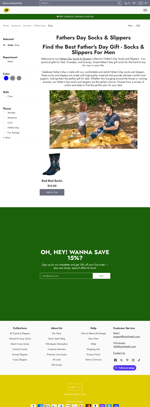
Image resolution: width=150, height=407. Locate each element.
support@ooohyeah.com (126, 336)
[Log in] (140, 3)
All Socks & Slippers (20, 333)
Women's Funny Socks (20, 338)
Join (101, 275)
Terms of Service (93, 359)
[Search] (118, 3)
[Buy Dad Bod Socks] (52, 164)
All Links (57, 359)
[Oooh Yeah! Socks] (6, 10)
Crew (10, 96)
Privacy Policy (93, 354)
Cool (10, 122)
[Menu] (145, 10)
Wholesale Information (57, 344)
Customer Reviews (56, 349)
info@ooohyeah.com (124, 346)
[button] (10, 57)
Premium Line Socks (57, 354)
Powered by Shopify (75, 401)
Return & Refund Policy (12, 3)
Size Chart (93, 338)
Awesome (12, 117)
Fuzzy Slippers (20, 359)
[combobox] (78, 3)
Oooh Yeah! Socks (71, 394)
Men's (10, 61)
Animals (11, 112)
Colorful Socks (20, 349)
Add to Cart (52, 192)
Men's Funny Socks (20, 344)
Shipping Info (93, 349)
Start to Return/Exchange (93, 333)
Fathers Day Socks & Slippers (75, 59)
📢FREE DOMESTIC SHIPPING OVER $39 (75, 16)
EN (146, 3)
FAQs (93, 344)
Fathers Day (39, 25)
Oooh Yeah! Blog (56, 338)
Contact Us (119, 353)
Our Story (56, 333)
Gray (13, 45)
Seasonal (16, 25)
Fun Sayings (13, 132)
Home (6, 25)
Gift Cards (57, 365)
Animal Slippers (20, 354)
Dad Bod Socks (52, 181)
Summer (27, 25)
